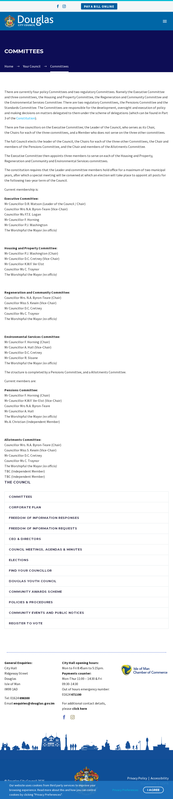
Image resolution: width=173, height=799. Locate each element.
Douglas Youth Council (33, 581)
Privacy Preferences (125, 790)
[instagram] (72, 717)
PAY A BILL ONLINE (99, 6)
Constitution (25, 118)
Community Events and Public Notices (46, 613)
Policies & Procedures (31, 602)
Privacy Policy (137, 778)
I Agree (153, 790)
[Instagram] (64, 6)
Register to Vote (26, 623)
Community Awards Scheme (35, 592)
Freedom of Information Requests (43, 528)
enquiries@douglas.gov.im (34, 703)
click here (79, 708)
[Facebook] (58, 6)
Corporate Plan (25, 507)
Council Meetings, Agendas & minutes (45, 549)
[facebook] (64, 717)
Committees (20, 497)
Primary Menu (165, 21)
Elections (18, 560)
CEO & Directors (25, 539)
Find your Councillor (30, 570)
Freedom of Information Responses (44, 518)
